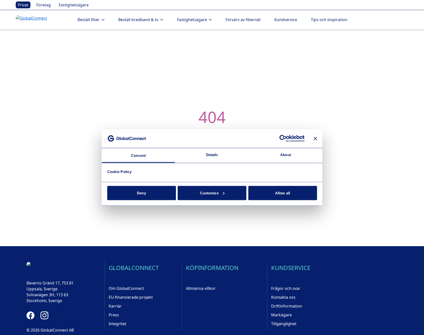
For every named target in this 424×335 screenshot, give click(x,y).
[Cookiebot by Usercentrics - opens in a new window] (283, 138)
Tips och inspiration (329, 19)
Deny (141, 193)
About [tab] (285, 155)
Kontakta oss (283, 297)
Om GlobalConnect (126, 288)
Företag (43, 5)
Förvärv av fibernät (243, 19)
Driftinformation (286, 306)
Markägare (281, 315)
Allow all (282, 193)
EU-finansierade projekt (131, 297)
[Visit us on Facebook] (30, 315)
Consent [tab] (138, 155)
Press (114, 315)
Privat (23, 5)
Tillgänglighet (283, 323)
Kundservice (285, 19)
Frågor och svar (285, 288)
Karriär (115, 306)
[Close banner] (315, 138)
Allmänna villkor (201, 288)
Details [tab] (212, 155)
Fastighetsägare (74, 5)
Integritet (117, 323)
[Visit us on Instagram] (44, 315)
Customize (209, 193)
